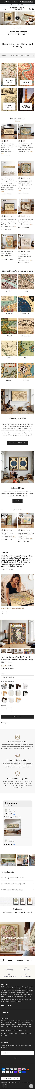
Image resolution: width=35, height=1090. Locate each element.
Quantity (4, 705)
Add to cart (17, 716)
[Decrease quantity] (2, 709)
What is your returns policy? (12, 890)
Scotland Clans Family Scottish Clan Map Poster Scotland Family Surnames (17, 659)
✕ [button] (6, 1084)
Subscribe (17, 1058)
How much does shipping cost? (13, 884)
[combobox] (17, 55)
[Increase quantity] (9, 709)
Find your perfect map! (17, 442)
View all (17, 120)
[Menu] (2, 9)
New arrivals (17, 510)
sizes (2, 674)
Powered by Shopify (26, 1082)
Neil (10, 809)
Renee (10, 840)
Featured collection (17, 118)
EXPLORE (17, 500)
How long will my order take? (12, 878)
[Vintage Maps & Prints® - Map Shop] (17, 9)
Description (5, 723)
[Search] (5, 9)
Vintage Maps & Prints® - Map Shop (13, 1082)
